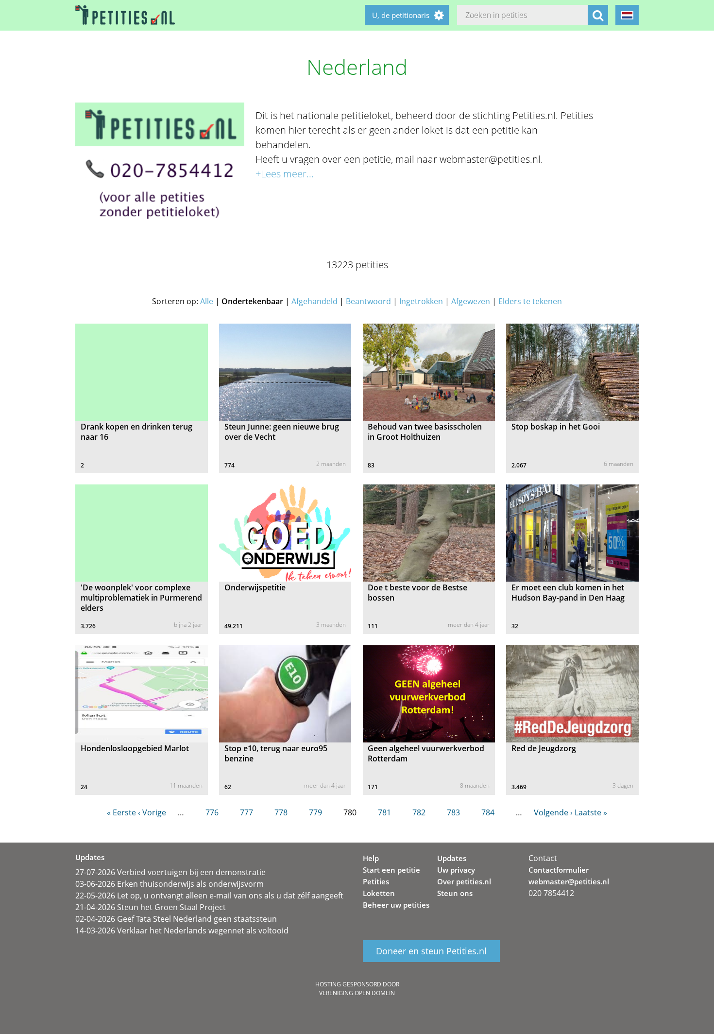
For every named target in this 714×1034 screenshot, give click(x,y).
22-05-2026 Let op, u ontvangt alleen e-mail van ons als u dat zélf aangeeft (209, 895)
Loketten (379, 893)
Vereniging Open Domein (357, 993)
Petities (376, 881)
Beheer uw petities (396, 905)
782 (418, 812)
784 (487, 812)
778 (281, 812)
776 (212, 812)
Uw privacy (456, 870)
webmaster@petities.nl (568, 881)
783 (453, 812)
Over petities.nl (464, 881)
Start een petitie (391, 870)
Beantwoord (368, 301)
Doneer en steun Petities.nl (431, 951)
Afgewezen (470, 301)
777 (246, 812)
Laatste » (591, 812)
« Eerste (121, 812)
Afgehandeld (314, 301)
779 (315, 812)
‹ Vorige (152, 812)
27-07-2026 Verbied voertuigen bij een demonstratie (170, 872)
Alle (206, 301)
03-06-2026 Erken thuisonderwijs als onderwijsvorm (169, 884)
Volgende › (553, 812)
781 (384, 812)
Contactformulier (558, 870)
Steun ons (455, 893)
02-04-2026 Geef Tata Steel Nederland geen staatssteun (176, 918)
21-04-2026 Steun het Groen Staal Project (150, 907)
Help (371, 858)
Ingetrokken (421, 301)
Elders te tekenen (530, 301)
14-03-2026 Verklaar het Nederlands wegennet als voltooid (182, 930)
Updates (451, 858)
